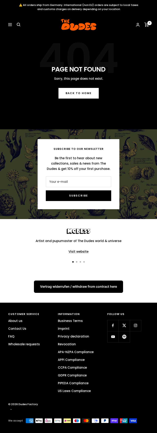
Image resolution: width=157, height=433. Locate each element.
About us (15, 321)
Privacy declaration (73, 336)
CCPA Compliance (72, 367)
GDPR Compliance (72, 375)
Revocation (67, 344)
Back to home (79, 93)
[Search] (18, 24)
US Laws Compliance (74, 391)
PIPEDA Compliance (73, 383)
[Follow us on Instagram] (135, 325)
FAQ (11, 336)
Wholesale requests (24, 344)
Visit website (78, 251)
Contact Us (17, 328)
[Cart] (147, 25)
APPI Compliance (71, 360)
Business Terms (70, 321)
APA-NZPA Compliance (76, 352)
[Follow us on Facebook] (113, 325)
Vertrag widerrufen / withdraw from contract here (78, 286)
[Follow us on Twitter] (124, 325)
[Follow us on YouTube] (113, 336)
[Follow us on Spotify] (124, 336)
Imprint (64, 328)
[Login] (138, 24)
